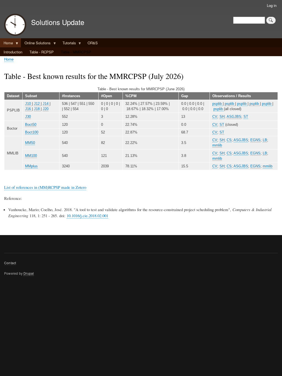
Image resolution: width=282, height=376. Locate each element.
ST (245, 117)
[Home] (15, 25)
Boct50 (30, 124)
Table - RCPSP (41, 52)
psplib (217, 104)
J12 (37, 104)
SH (221, 117)
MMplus (31, 166)
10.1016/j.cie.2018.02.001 (87, 215)
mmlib (217, 145)
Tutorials (67, 43)
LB (265, 140)
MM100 (31, 156)
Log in (271, 5)
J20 (45, 109)
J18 (37, 109)
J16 (28, 109)
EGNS (255, 140)
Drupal (28, 273)
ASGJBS (234, 117)
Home (6, 43)
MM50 (30, 143)
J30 (28, 117)
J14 (46, 104)
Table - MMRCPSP (76, 52)
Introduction (13, 52)
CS (229, 140)
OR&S (93, 42)
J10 (28, 104)
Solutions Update (57, 22)
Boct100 (31, 132)
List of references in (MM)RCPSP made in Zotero (45, 187)
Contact (10, 262)
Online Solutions (36, 43)
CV (214, 117)
